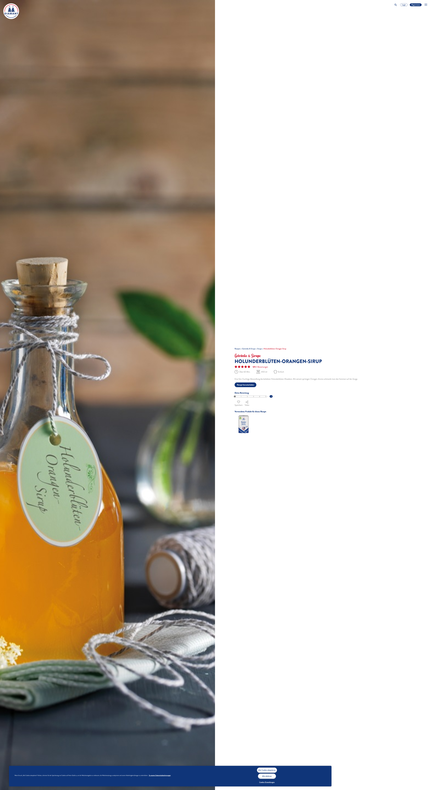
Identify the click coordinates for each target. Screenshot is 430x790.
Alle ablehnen (267, 776)
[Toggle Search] (395, 4)
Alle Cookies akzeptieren (267, 770)
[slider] (235, 396)
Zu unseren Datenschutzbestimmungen (160, 775)
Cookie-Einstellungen (267, 782)
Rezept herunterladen (245, 384)
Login (404, 4)
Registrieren (415, 4)
